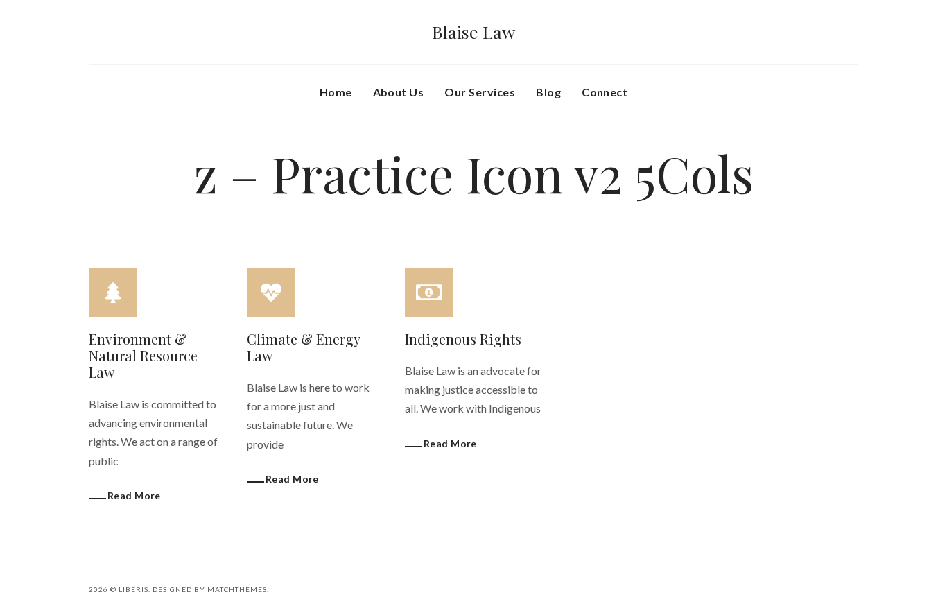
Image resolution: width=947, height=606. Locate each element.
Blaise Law (473, 31)
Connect (604, 91)
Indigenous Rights (463, 338)
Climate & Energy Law (303, 347)
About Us (398, 91)
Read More (134, 495)
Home (336, 91)
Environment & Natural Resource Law (143, 355)
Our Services (479, 91)
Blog (548, 91)
